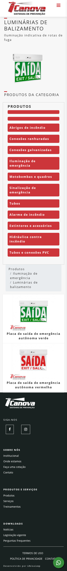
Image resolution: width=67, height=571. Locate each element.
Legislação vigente (14, 535)
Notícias (8, 529)
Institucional (11, 455)
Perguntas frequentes (17, 540)
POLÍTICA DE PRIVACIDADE (26, 558)
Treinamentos (12, 506)
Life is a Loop (33, 565)
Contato (8, 472)
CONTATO (51, 558)
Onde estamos (12, 461)
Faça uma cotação (14, 467)
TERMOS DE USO (32, 553)
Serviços (8, 501)
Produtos (17, 269)
